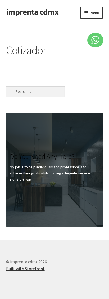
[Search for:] (35, 91)
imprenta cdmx (32, 12)
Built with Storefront (25, 268)
